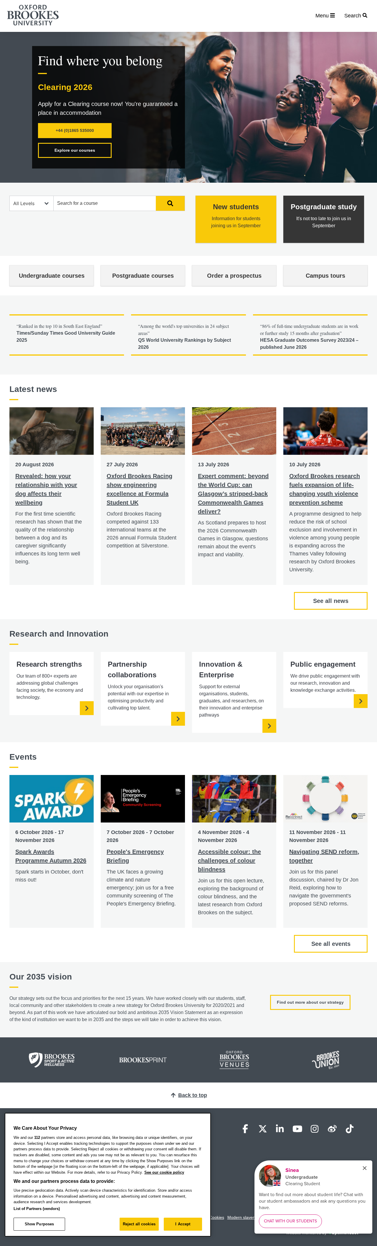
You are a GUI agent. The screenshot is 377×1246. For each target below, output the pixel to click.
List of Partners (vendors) (37, 1208)
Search (167, 203)
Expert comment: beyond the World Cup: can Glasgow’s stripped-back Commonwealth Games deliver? (233, 494)
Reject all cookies (139, 1224)
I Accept (182, 1224)
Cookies (216, 1217)
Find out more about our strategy (310, 1002)
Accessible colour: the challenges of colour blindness (229, 860)
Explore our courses (74, 150)
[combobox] (105, 203)
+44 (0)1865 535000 (75, 130)
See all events (330, 944)
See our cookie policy (164, 1172)
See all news (330, 601)
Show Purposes (39, 1224)
